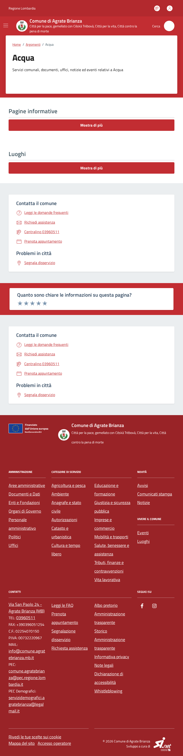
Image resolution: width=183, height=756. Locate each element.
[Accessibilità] (157, 8)
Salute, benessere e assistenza (111, 549)
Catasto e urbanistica (61, 532)
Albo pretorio (106, 605)
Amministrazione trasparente (109, 618)
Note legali (103, 665)
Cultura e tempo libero (65, 549)
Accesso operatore (54, 743)
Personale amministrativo (22, 523)
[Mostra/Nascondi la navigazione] (6, 25)
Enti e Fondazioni (24, 502)
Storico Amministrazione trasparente (109, 639)
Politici (15, 537)
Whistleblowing (108, 691)
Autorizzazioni (64, 519)
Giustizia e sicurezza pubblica (112, 506)
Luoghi (143, 541)
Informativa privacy (111, 656)
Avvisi (142, 485)
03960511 (25, 617)
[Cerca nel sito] (169, 26)
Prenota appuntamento (64, 618)
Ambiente (60, 494)
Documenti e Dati (24, 494)
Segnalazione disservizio (63, 635)
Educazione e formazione (106, 489)
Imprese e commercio (104, 523)
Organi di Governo (25, 511)
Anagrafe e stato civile (66, 506)
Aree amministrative (27, 485)
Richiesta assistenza (69, 648)
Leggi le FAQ (62, 605)
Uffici (13, 545)
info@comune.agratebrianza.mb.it (27, 654)
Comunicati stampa (154, 494)
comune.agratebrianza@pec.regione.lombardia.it (27, 677)
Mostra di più (91, 125)
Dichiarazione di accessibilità (108, 678)
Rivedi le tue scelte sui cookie (35, 737)
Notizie (143, 502)
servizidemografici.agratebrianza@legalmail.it (27, 704)
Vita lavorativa (107, 579)
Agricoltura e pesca (68, 485)
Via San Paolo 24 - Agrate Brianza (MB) (27, 607)
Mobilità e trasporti (111, 537)
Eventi (143, 533)
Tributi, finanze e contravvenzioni (109, 566)
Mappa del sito (22, 743)
